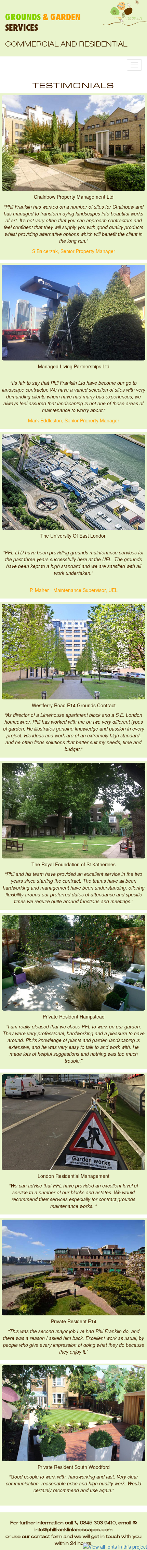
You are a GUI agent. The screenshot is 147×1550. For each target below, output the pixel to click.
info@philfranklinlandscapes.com (73, 1529)
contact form (46, 1536)
